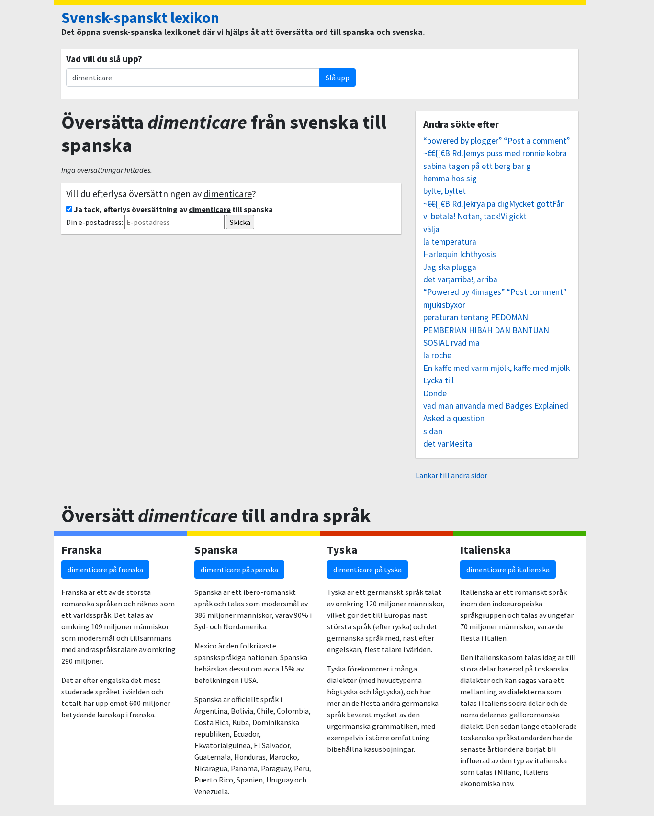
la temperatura (449, 241)
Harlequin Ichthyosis (459, 254)
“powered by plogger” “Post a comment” (496, 140)
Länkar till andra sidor (451, 475)
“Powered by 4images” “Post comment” (494, 292)
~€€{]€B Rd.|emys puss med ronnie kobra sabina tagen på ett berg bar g (495, 159)
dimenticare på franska (105, 569)
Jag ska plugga (449, 267)
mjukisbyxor (444, 305)
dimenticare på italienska (508, 569)
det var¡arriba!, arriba (460, 279)
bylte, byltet (444, 191)
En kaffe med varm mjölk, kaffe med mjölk (496, 368)
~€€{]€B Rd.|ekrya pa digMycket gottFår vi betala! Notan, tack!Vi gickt (493, 210)
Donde (435, 393)
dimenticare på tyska (367, 569)
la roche (437, 355)
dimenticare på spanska (239, 569)
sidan (432, 431)
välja (431, 229)
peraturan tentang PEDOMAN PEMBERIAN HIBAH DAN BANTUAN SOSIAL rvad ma (486, 330)
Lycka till (438, 380)
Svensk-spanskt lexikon (140, 17)
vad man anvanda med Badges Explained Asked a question (495, 412)
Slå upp (338, 77)
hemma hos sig (450, 178)
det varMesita (448, 443)
